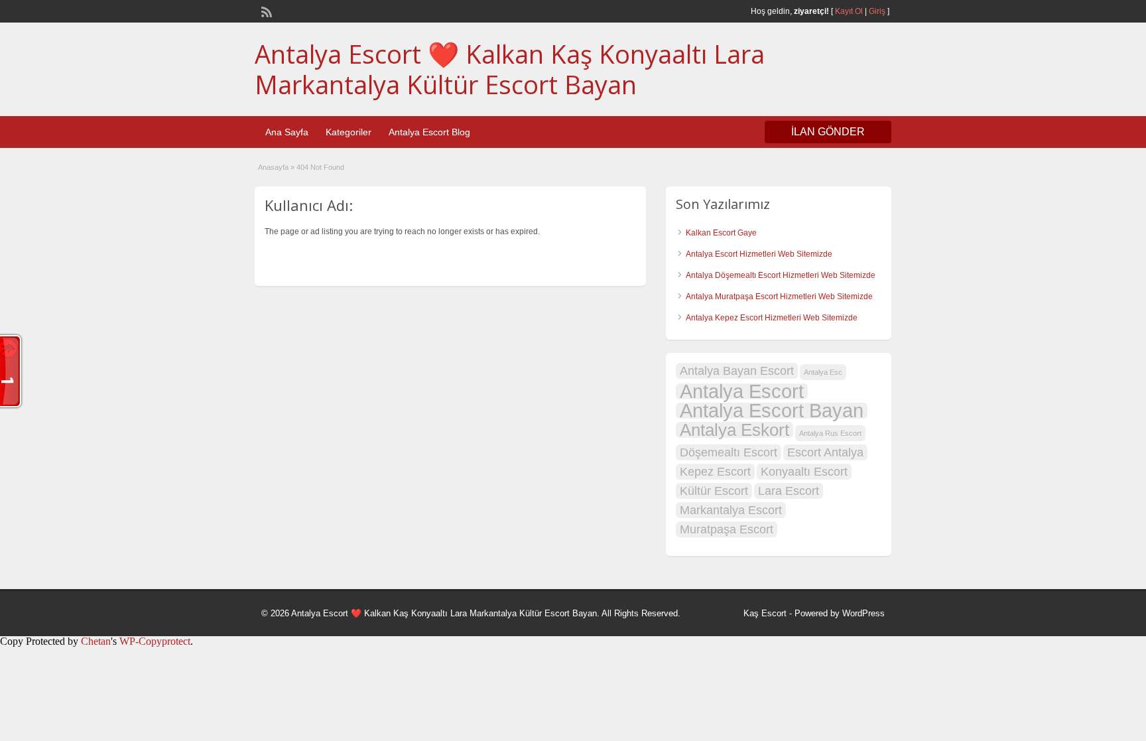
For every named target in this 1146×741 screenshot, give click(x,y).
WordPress (863, 613)
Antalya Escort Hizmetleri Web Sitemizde (759, 254)
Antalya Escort (742, 391)
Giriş (877, 11)
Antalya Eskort (734, 430)
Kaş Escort (765, 613)
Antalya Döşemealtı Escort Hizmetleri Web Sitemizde (780, 275)
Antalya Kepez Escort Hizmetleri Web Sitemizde (772, 317)
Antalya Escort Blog (429, 132)
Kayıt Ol (849, 11)
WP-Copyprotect (154, 641)
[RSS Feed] (265, 10)
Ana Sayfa (286, 132)
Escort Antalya (825, 452)
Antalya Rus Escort (830, 433)
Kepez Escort (715, 471)
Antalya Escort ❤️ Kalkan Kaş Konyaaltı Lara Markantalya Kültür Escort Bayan (510, 68)
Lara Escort (788, 491)
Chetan (96, 641)
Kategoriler (348, 132)
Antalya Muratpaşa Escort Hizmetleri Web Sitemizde (779, 296)
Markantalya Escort (731, 510)
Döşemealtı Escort (728, 452)
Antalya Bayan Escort (737, 370)
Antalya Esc (823, 372)
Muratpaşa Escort (726, 529)
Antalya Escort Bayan (771, 411)
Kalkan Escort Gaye (721, 232)
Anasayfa (273, 167)
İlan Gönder (828, 131)
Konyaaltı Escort (804, 471)
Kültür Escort (714, 491)
